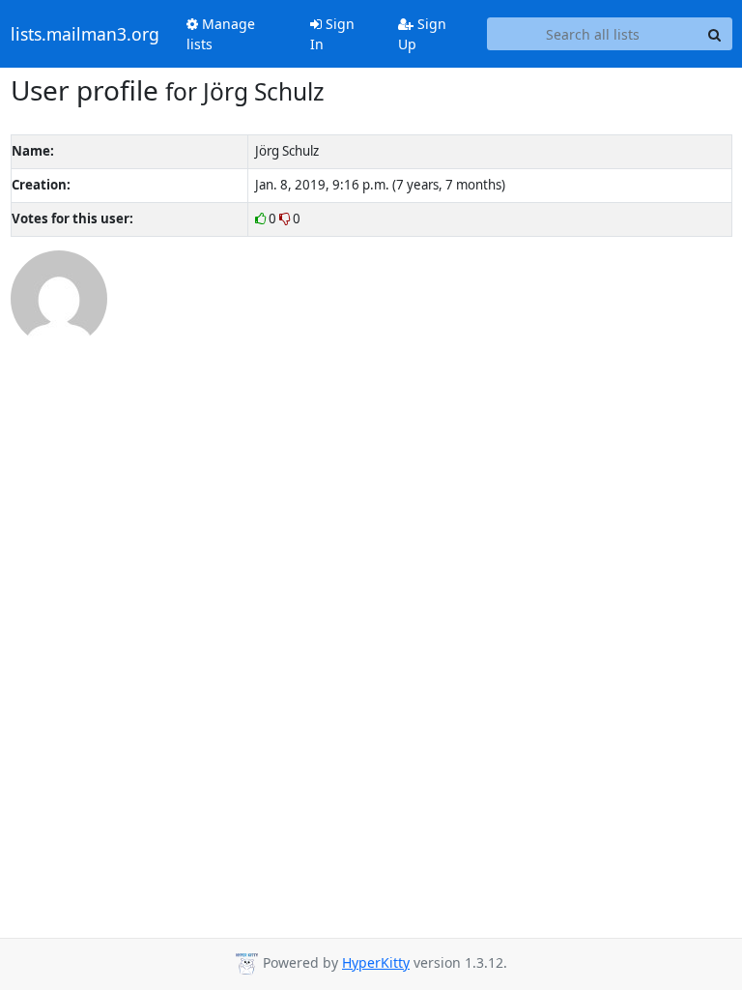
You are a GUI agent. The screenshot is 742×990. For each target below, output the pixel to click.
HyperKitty (376, 962)
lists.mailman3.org (85, 33)
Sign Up (422, 34)
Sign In (332, 34)
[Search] (715, 33)
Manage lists (220, 34)
